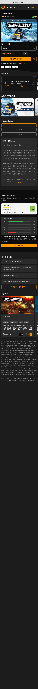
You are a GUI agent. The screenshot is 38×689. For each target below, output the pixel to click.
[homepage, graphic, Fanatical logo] (8, 7)
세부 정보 (19, 129)
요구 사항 (19, 134)
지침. (7, 200)
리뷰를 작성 (19, 245)
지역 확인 (23, 63)
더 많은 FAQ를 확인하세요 (19, 287)
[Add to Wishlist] (34, 59)
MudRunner (6, 316)
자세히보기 (18, 182)
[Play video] (17, 107)
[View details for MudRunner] (17, 305)
